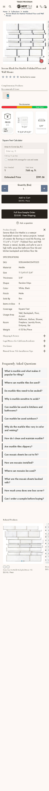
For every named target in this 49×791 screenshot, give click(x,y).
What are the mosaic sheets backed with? (24, 480)
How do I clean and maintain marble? (24, 438)
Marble (25, 12)
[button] (24, 42)
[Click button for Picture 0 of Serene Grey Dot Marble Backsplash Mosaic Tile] (22, 561)
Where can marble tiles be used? (22, 382)
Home (5, 12)
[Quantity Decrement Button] (5, 188)
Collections (15, 12)
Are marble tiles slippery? (18, 446)
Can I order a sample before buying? (24, 498)
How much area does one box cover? (24, 490)
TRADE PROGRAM (24, 2)
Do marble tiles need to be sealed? (23, 390)
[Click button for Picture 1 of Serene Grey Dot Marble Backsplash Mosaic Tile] (24, 561)
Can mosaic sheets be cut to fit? (21, 454)
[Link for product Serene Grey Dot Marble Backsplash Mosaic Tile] (23, 543)
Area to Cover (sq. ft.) (13, 147)
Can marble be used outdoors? (21, 418)
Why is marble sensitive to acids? (22, 399)
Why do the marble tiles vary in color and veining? (24, 428)
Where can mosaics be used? (20, 470)
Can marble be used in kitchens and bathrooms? (23, 408)
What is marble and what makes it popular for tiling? (22, 372)
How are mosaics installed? (19, 462)
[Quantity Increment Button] (44, 188)
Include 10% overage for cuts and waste (23, 159)
